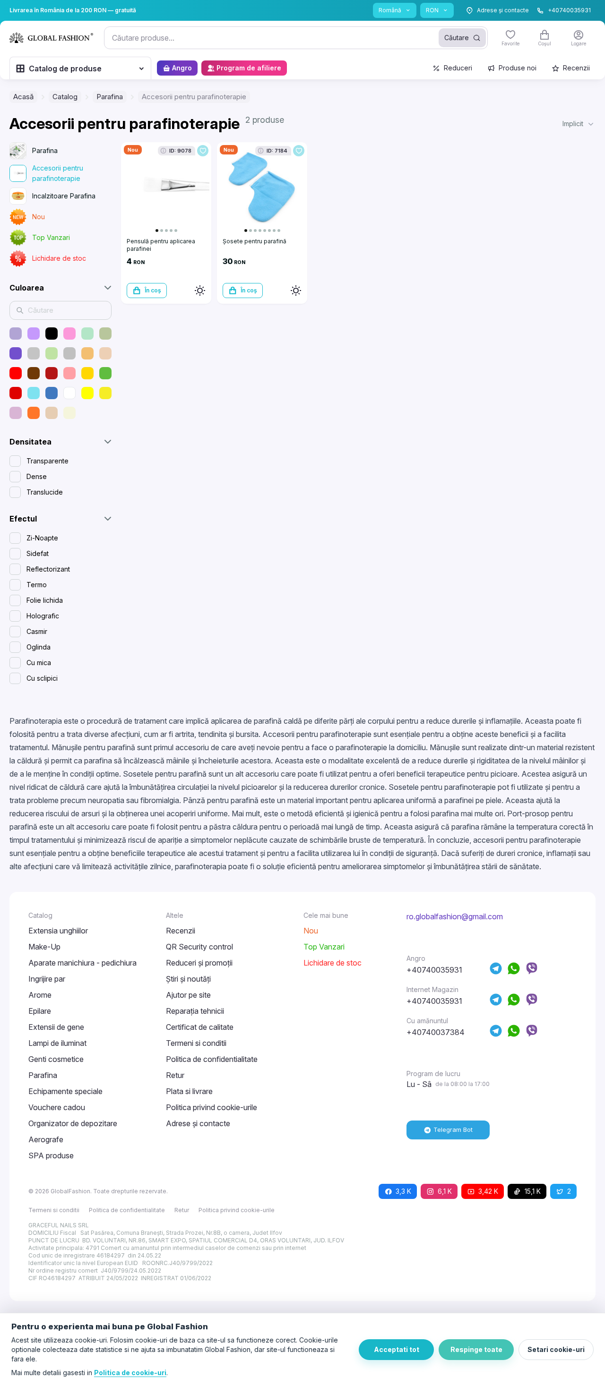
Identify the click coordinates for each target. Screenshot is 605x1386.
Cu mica (38, 663)
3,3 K (403, 1191)
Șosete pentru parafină (254, 241)
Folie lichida (44, 600)
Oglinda (38, 647)
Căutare (456, 38)
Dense (36, 476)
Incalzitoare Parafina (63, 196)
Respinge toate (476, 1349)
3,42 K (488, 1191)
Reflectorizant (48, 569)
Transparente (47, 461)
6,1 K (445, 1191)
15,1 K (533, 1191)
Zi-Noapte (42, 538)
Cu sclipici (42, 678)
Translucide (44, 492)
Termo (36, 585)
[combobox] (296, 37)
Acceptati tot (396, 1349)
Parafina (45, 150)
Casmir (36, 631)
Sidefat (37, 553)
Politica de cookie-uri (130, 1373)
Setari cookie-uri (556, 1349)
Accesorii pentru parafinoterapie (57, 173)
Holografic (42, 616)
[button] (579, 124)
